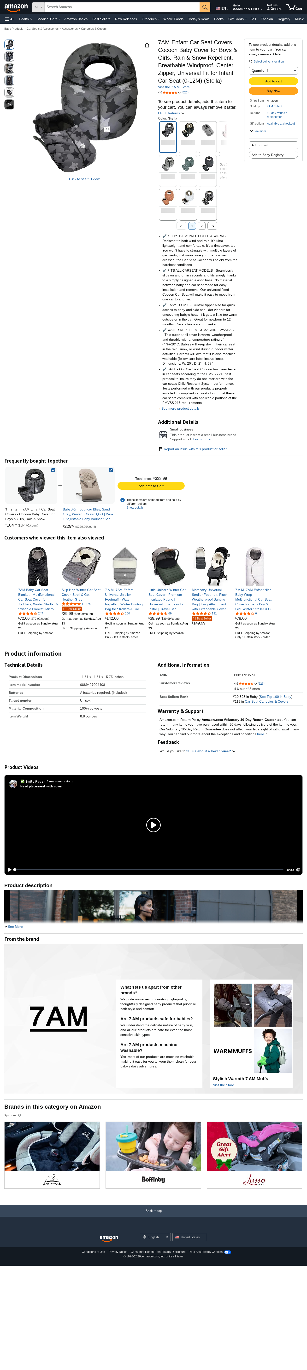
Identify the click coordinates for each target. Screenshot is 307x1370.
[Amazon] (16, 7)
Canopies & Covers (93, 28)
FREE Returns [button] (169, 113)
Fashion (267, 19)
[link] (89, 485)
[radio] (9, 44)
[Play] (8, 870)
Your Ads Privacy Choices (206, 1252)
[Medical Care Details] (60, 19)
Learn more (202, 439)
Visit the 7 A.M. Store (174, 87)
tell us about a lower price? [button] (209, 751)
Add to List (260, 145)
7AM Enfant (274, 106)
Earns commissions (60, 781)
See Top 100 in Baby (275, 697)
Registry (284, 19)
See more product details (180, 408)
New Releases (126, 19)
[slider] (149, 869)
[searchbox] (122, 7)
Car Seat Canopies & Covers (267, 701)
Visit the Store (223, 1085)
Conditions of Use (93, 1252)
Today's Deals (198, 19)
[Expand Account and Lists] (261, 9)
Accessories (70, 28)
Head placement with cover (41, 786)
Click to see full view (84, 179)
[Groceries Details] (159, 19)
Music (299, 19)
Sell (253, 19)
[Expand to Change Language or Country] (227, 9)
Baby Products (13, 28)
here (260, 734)
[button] (10, 19)
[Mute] (298, 870)
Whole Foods (173, 19)
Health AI (26, 19)
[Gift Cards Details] (246, 19)
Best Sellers (101, 19)
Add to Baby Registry (267, 155)
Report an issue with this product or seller (195, 449)
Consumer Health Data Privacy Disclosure (158, 1252)
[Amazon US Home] (109, 1239)
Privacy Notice (118, 1252)
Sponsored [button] (11, 1115)
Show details (135, 507)
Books (219, 19)
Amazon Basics (76, 19)
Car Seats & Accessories (43, 28)
